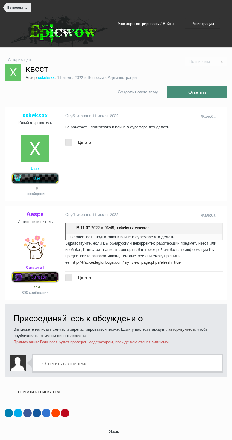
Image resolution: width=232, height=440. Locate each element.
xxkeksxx (125, 227)
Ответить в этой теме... (66, 363)
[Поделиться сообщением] (221, 116)
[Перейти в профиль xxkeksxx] (13, 72)
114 (36, 287)
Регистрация (202, 23)
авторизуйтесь (181, 329)
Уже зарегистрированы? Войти (147, 23)
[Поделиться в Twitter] (18, 413)
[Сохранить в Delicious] (46, 413)
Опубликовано (91, 115)
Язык (114, 431)
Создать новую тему (138, 91)
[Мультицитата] (68, 142)
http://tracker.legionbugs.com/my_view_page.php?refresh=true (126, 262)
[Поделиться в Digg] (37, 413)
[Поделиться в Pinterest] (65, 413)
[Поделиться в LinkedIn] (9, 413)
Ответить (197, 92)
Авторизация (19, 59)
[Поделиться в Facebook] (27, 413)
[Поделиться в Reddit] (55, 413)
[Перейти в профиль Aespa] (35, 247)
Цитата (84, 142)
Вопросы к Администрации (112, 77)
